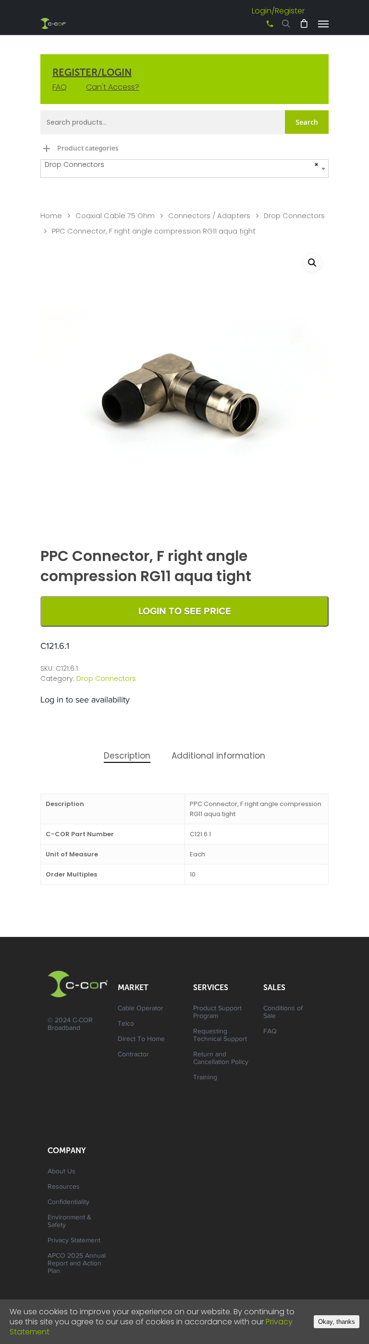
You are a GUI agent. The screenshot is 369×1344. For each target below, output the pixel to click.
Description (127, 755)
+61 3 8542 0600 (261, 27)
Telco (126, 1024)
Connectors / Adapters (209, 216)
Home (51, 216)
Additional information (218, 755)
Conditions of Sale (283, 1012)
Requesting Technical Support (220, 1035)
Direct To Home (141, 1039)
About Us (61, 1172)
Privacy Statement (74, 1241)
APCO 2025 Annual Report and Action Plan (77, 1264)
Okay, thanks (336, 1321)
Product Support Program (217, 1012)
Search (306, 122)
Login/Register (278, 10)
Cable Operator (140, 1008)
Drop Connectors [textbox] (182, 164)
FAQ (59, 87)
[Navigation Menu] (323, 23)
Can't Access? (112, 87)
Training (205, 1078)
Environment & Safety (69, 1222)
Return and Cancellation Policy (220, 1059)
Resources (64, 1187)
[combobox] (184, 168)
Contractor (133, 1055)
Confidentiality (68, 1202)
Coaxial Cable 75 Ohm (115, 216)
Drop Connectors (294, 216)
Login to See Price (184, 611)
